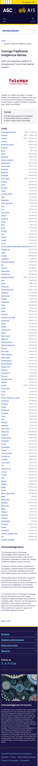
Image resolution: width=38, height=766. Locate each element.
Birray (3, 151)
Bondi (3, 154)
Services (5, 634)
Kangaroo (4, 293)
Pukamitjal (5, 401)
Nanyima (4, 370)
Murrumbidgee (6, 364)
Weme (3, 509)
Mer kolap (5, 351)
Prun (2, 394)
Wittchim (4, 518)
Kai (2, 265)
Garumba (4, 219)
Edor (3, 206)
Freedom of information (10, 760)
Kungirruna (5, 320)
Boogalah (4, 157)
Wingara (4, 512)
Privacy (13, 757)
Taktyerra (4, 435)
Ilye (2, 234)
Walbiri (3, 490)
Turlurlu (4, 475)
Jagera (3, 240)
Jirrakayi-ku (5, 249)
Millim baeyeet (6, 354)
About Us (5, 651)
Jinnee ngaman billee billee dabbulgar (15, 246)
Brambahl (4, 175)
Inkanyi (3, 237)
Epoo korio (5, 212)
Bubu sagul (5, 178)
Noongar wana (6, 379)
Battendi (4, 148)
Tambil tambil (6, 438)
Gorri (3, 228)
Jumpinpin (5, 259)
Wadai (3, 487)
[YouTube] (8, 663)
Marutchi (4, 339)
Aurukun (4, 141)
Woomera (4, 524)
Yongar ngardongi (7, 540)
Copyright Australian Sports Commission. (16, 753)
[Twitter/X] (5, 663)
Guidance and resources (12, 640)
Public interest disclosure (26, 757)
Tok (2, 465)
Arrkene (4, 138)
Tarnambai (5, 441)
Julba (3, 253)
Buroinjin (4, 188)
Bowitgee (4, 169)
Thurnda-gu (5, 456)
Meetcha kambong (8, 345)
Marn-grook (5, 336)
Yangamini (5, 530)
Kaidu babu (5, 271)
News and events (9, 645)
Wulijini (3, 527)
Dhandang (5, 200)
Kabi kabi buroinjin (8, 262)
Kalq (2, 280)
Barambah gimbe (7, 144)
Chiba (3, 191)
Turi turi (4, 472)
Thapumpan (5, 447)
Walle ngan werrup (8, 493)
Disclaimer (5, 757)
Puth (2, 419)
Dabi (3, 197)
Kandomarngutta (7, 290)
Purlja (3, 416)
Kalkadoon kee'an (7, 277)
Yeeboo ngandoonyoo (9, 533)
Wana (3, 496)
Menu (4, 21)
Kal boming (5, 274)
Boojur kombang (7, 160)
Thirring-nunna (6, 453)
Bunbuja (4, 182)
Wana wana (5, 499)
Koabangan (5, 302)
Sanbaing (4, 425)
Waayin (3, 481)
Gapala (3, 215)
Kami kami (5, 286)
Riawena (4, 422)
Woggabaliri (5, 521)
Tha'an (3, 444)
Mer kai (4, 348)
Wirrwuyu (4, 515)
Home (3, 41)
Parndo (3, 385)
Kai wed (4, 268)
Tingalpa (4, 459)
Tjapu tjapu (5, 462)
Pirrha (3, 391)
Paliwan (4, 382)
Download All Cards (8, 132)
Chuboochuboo (7, 194)
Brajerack (4, 172)
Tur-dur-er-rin (6, 469)
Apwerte (4, 135)
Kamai (3, 283)
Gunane (4, 231)
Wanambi (4, 503)
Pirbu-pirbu (5, 388)
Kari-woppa (5, 296)
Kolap (3, 311)
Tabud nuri (5, 432)
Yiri (2, 536)
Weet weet (5, 506)
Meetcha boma (6, 342)
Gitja (3, 225)
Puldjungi (4, 404)
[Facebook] (2, 663)
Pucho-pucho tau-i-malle (10, 398)
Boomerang (5, 163)
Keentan (4, 299)
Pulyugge (4, 413)
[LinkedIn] (15, 663)
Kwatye (4, 327)
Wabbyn (4, 484)
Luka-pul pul (5, 330)
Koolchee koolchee (8, 317)
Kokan (3, 308)
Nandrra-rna (5, 367)
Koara (3, 305)
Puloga (3, 407)
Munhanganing (6, 361)
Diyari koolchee (7, 203)
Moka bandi (5, 357)
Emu (2, 209)
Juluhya (4, 256)
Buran (3, 185)
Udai (3, 478)
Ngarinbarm (5, 373)
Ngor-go (4, 376)
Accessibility (25, 760)
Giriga (3, 222)
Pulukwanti (5, 410)
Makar (3, 333)
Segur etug (5, 428)
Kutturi (3, 323)
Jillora (3, 243)
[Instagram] (12, 663)
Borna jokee (5, 166)
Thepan (4, 450)
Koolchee (4, 314)
